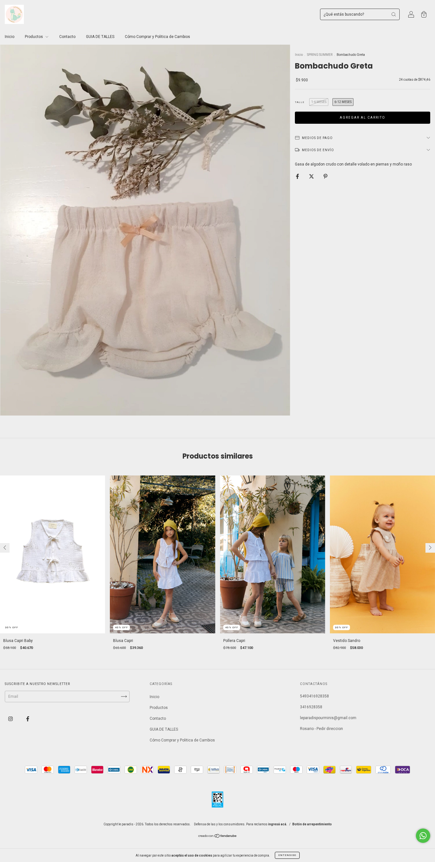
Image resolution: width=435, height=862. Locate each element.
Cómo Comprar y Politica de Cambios (157, 36)
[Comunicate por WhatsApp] (423, 836)
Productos (34, 36)
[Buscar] (393, 14)
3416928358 (311, 707)
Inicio (9, 36)
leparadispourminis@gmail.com (328, 718)
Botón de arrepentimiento (312, 824)
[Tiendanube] (218, 836)
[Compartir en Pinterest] (325, 176)
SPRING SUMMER (319, 54)
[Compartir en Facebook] (298, 176)
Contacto (67, 36)
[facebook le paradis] (27, 719)
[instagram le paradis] (11, 719)
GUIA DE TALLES (100, 36)
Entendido (287, 855)
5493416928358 (314, 696)
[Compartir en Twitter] (312, 176)
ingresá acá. (277, 824)
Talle (299, 102)
